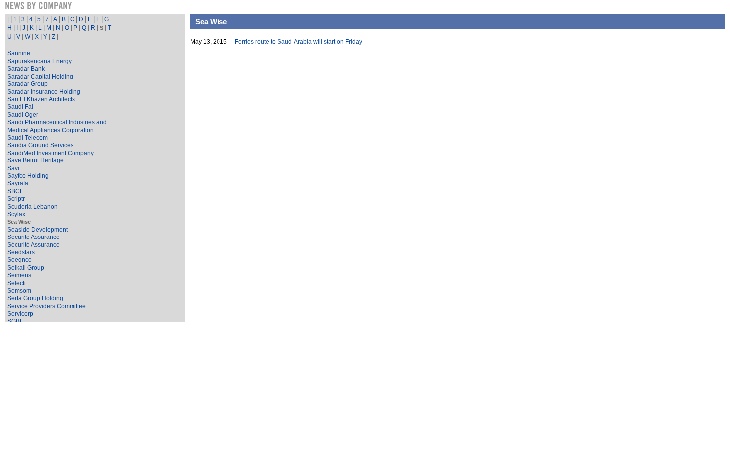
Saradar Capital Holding (40, 76)
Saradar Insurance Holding (43, 91)
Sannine (18, 53)
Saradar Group (27, 83)
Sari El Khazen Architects (41, 99)
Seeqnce (19, 259)
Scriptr (16, 198)
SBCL (15, 191)
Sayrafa (17, 183)
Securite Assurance (33, 237)
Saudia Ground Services (40, 145)
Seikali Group (25, 267)
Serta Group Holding (35, 298)
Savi (13, 168)
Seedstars (21, 252)
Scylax (16, 214)
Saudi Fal (20, 106)
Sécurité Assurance (33, 244)
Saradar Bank (26, 68)
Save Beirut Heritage (35, 160)
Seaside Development (37, 229)
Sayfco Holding (28, 175)
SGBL (15, 321)
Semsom (19, 290)
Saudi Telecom (27, 137)
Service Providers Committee (46, 306)
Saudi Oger (22, 114)
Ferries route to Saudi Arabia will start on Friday (298, 41)
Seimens (19, 275)
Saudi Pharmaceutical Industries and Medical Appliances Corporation (57, 126)
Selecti (16, 283)
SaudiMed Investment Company (50, 153)
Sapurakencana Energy (39, 61)
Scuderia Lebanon (32, 206)
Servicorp (20, 313)
